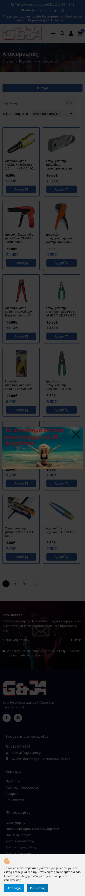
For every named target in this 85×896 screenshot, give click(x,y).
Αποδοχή (14, 888)
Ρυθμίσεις (37, 888)
